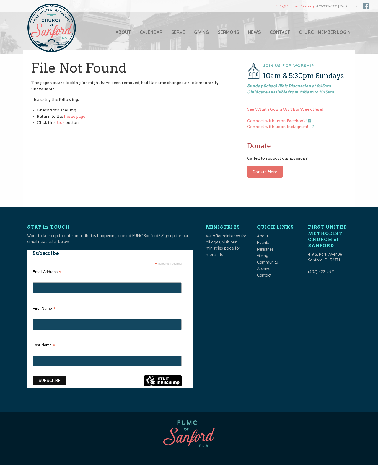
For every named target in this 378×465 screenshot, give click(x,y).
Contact (280, 32)
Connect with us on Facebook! (277, 121)
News (254, 32)
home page (74, 116)
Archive (263, 268)
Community (267, 262)
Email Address (47, 272)
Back (59, 122)
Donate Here (265, 171)
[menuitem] (123, 32)
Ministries (265, 249)
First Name (44, 309)
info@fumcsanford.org (295, 6)
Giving (201, 32)
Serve (178, 32)
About (123, 32)
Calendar (151, 32)
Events (263, 242)
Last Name (44, 345)
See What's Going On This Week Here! (285, 109)
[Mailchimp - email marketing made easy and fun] (162, 385)
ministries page (220, 248)
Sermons (228, 32)
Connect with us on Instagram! (278, 126)
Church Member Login (325, 32)
